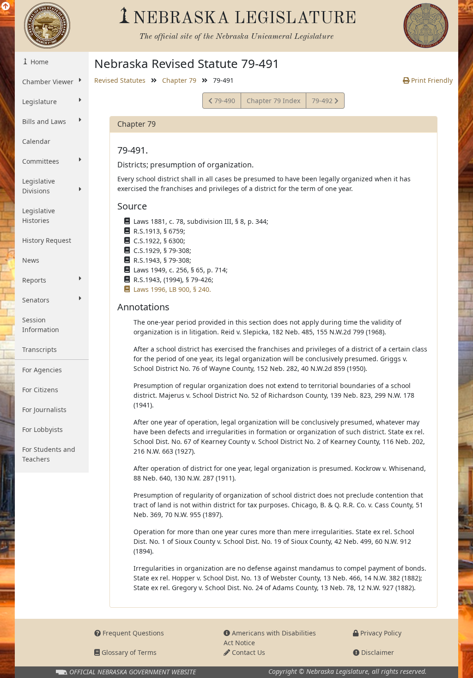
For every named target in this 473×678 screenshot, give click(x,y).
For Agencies (42, 369)
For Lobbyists (42, 429)
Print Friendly (431, 80)
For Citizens (40, 389)
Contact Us (247, 652)
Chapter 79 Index (273, 100)
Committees (40, 161)
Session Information (40, 324)
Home (39, 61)
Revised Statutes (120, 80)
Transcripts (39, 349)
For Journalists (44, 409)
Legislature (39, 101)
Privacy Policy (379, 633)
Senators (35, 300)
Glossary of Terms (128, 652)
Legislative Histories (38, 215)
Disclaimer (376, 652)
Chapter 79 (179, 80)
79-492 (322, 102)
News (30, 260)
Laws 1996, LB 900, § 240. (172, 289)
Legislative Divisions (38, 186)
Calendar (36, 141)
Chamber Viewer (47, 81)
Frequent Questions (132, 633)
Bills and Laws (44, 121)
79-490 (223, 102)
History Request (46, 240)
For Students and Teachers (48, 454)
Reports (34, 280)
